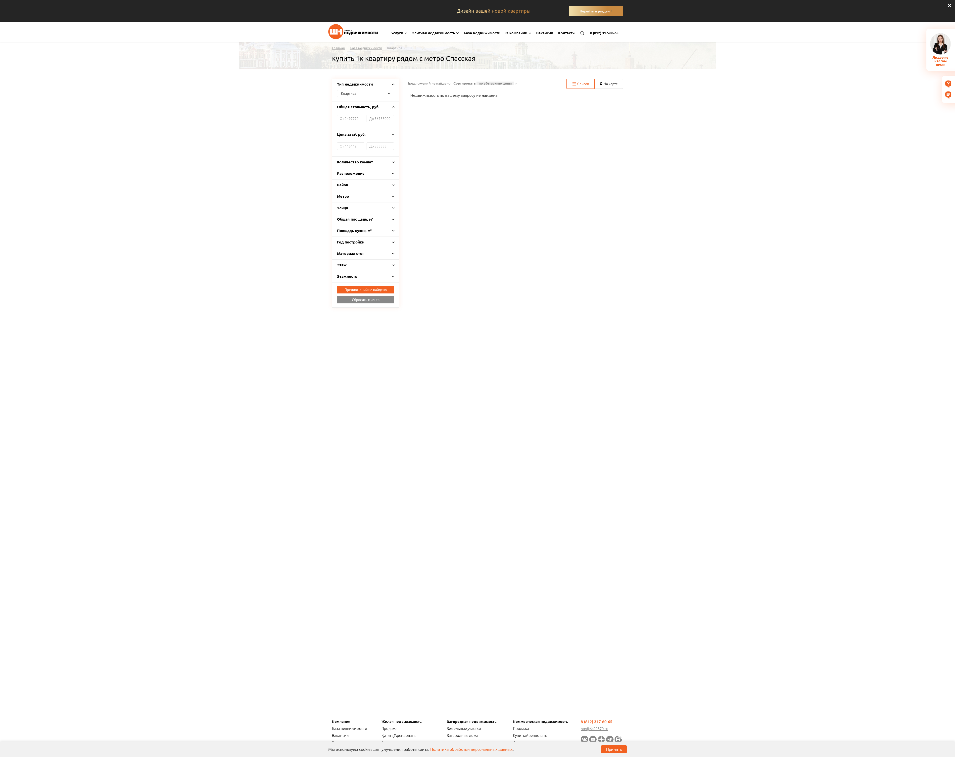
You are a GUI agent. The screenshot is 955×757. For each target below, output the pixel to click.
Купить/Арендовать (399, 735)
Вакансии (544, 33)
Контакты (566, 33)
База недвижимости (482, 33)
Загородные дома (462, 735)
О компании (516, 33)
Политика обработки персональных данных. (471, 749)
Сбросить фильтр (366, 300)
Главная (338, 48)
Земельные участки (464, 728)
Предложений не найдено (365, 290)
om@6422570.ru (594, 729)
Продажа (389, 728)
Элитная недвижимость (434, 33)
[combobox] (365, 93)
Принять (614, 749)
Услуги (397, 33)
